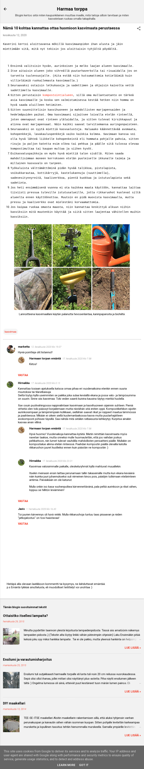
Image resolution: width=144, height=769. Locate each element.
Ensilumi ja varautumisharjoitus (27, 659)
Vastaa (23, 375)
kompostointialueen (58, 95)
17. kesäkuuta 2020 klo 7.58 (76, 358)
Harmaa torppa (72, 9)
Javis (21, 509)
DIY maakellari (14, 703)
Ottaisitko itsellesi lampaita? (25, 616)
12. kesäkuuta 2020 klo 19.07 (46, 346)
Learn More (66, 765)
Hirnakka (24, 383)
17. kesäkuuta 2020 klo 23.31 (57, 461)
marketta (24, 346)
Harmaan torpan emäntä (45, 358)
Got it (83, 765)
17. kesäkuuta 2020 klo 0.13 (45, 383)
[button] (138, 28)
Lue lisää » (133, 647)
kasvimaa (10, 331)
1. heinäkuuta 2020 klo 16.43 (41, 509)
